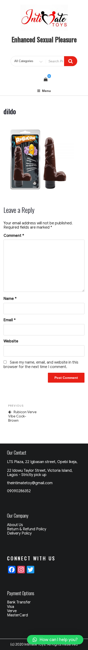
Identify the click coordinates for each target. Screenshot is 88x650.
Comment (14, 236)
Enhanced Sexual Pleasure (44, 39)
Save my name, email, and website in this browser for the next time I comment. (41, 364)
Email (10, 320)
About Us (15, 525)
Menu (46, 91)
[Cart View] (45, 79)
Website (11, 341)
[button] (55, 639)
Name (10, 299)
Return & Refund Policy (26, 529)
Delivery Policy (19, 533)
